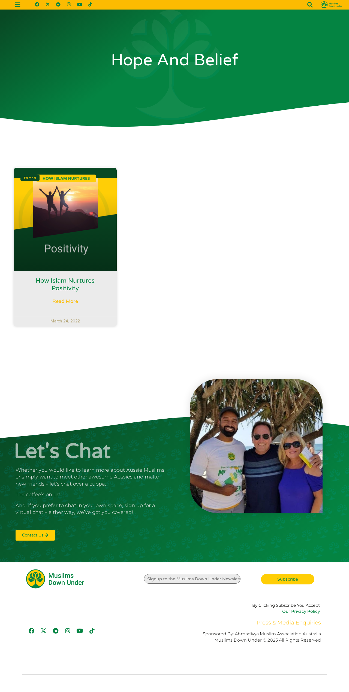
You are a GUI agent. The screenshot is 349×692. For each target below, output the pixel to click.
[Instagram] (69, 4)
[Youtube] (79, 4)
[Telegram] (58, 4)
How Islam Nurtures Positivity (65, 284)
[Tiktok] (90, 4)
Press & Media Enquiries (289, 622)
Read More (65, 301)
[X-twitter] (48, 4)
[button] (310, 5)
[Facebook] (37, 4)
